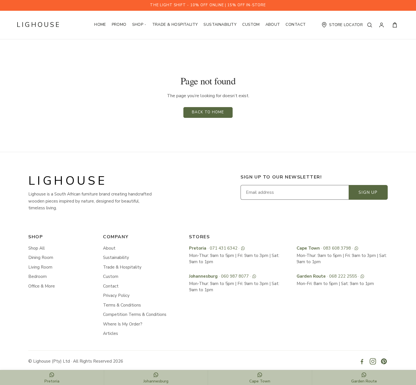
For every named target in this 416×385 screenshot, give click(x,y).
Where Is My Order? (122, 324)
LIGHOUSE (39, 24)
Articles (110, 333)
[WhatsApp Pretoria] (243, 248)
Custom (251, 24)
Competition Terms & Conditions (134, 314)
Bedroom (37, 276)
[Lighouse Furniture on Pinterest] (384, 361)
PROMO (119, 24)
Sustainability (220, 24)
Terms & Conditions (122, 305)
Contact (296, 24)
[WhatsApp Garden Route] (362, 276)
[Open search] (371, 24)
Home (100, 24)
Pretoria (197, 248)
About (272, 24)
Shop (139, 24)
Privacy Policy (116, 295)
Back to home (208, 112)
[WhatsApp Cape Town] (356, 248)
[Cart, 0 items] (394, 24)
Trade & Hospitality (175, 24)
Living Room (40, 267)
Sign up (368, 192)
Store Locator (346, 24)
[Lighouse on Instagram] (373, 361)
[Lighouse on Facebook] (362, 361)
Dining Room (40, 257)
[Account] (382, 24)
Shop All (36, 248)
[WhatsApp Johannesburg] (254, 276)
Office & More (41, 286)
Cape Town (308, 248)
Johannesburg (203, 276)
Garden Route (311, 276)
